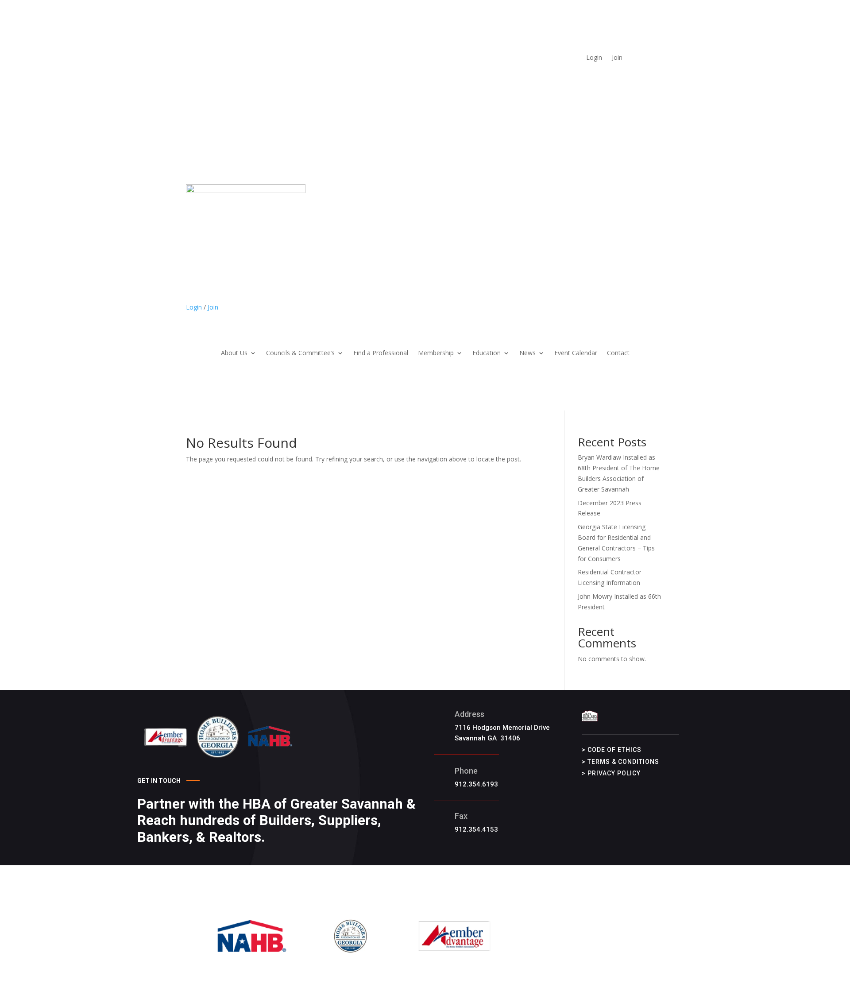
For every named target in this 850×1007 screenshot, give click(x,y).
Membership (436, 353)
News (527, 353)
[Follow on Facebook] (595, 71)
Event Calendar (575, 353)
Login (594, 58)
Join (617, 58)
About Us (234, 353)
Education (486, 353)
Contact (618, 353)
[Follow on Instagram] (613, 71)
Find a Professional (380, 353)
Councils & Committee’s (300, 353)
